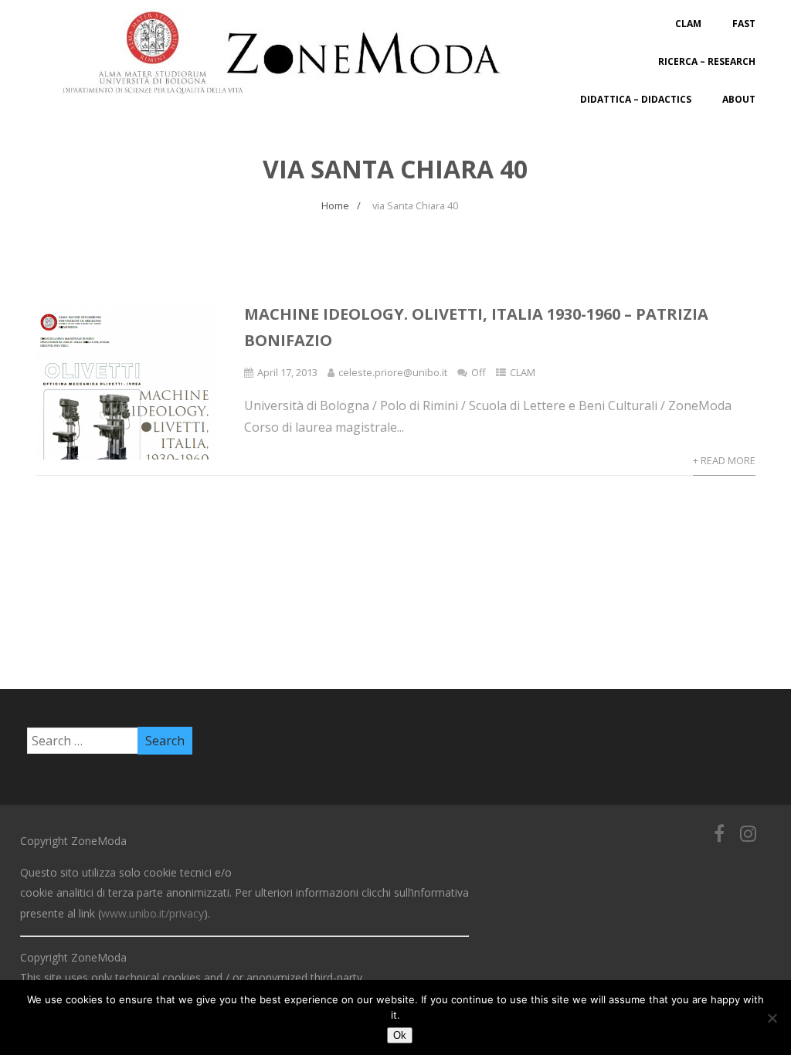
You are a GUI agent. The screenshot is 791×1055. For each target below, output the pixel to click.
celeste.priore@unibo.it (392, 372)
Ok (399, 1035)
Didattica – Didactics (635, 99)
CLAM (688, 23)
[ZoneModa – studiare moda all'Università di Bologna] (290, 98)
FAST (743, 23)
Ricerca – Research (706, 61)
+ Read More (724, 460)
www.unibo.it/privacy (152, 913)
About (738, 99)
